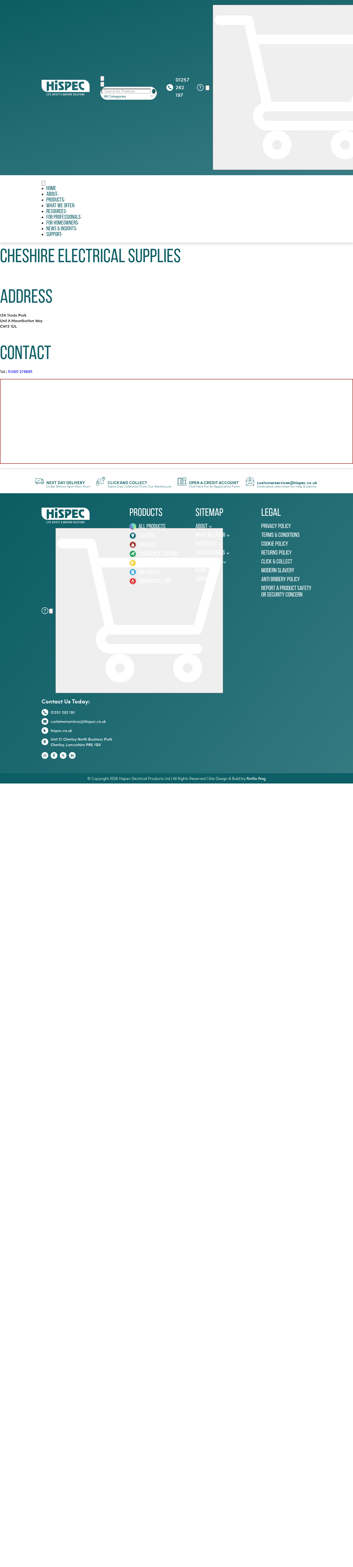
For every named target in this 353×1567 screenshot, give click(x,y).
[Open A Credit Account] (181, 481)
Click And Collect (127, 482)
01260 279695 (20, 371)
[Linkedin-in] (72, 755)
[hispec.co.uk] (45, 730)
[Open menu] (43, 183)
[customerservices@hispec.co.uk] (250, 481)
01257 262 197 (182, 87)
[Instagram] (45, 755)
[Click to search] (154, 91)
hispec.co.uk (61, 730)
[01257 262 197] (169, 87)
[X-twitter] (63, 755)
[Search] (102, 78)
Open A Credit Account (213, 482)
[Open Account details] (207, 87)
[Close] (102, 84)
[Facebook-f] (54, 755)
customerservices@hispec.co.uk (287, 482)
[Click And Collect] (100, 481)
